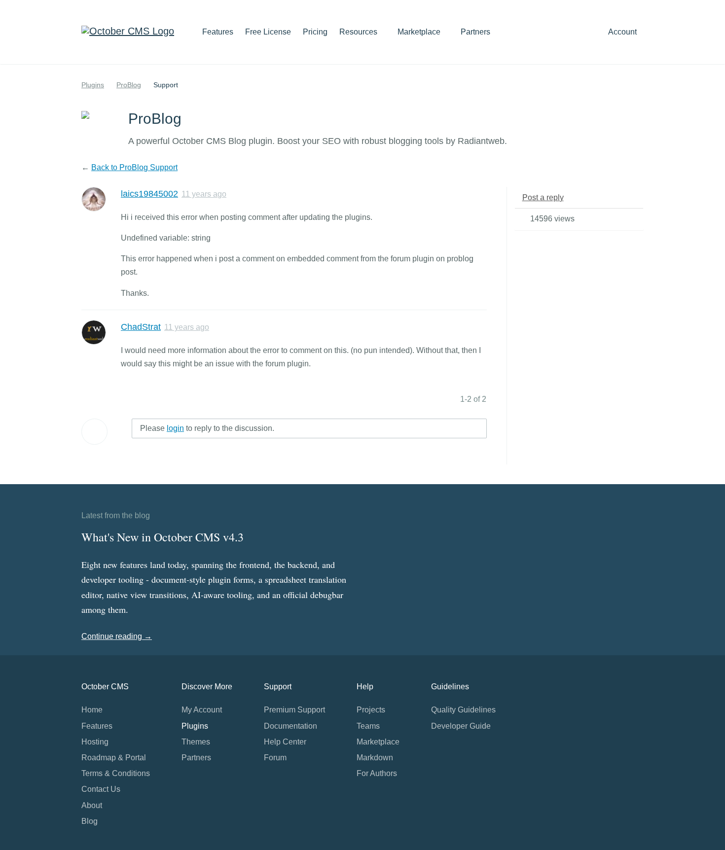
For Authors (377, 773)
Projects (371, 710)
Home (92, 710)
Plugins (92, 85)
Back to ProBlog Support (134, 167)
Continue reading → (116, 636)
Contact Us (100, 789)
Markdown (375, 757)
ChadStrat (141, 327)
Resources (359, 32)
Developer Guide (461, 726)
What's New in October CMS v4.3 (162, 537)
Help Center (285, 742)
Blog (89, 821)
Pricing (315, 32)
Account (623, 32)
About (91, 805)
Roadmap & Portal (113, 757)
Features (217, 32)
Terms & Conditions (115, 773)
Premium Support (294, 710)
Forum (275, 757)
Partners (475, 32)
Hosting (95, 742)
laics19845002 (149, 194)
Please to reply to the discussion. (207, 428)
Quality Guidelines (463, 710)
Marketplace (420, 32)
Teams (368, 726)
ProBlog (128, 85)
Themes (195, 742)
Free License (268, 32)
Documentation (290, 726)
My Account (201, 710)
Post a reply (543, 197)
